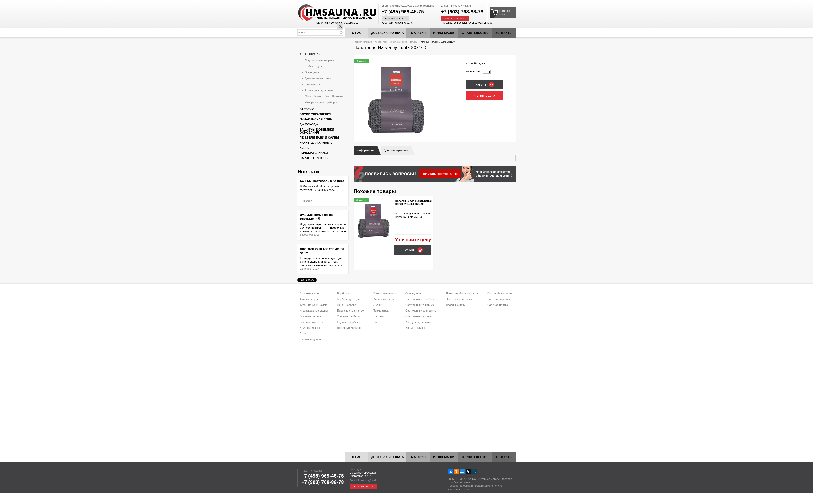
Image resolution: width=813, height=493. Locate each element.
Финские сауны (309, 299)
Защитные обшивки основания (317, 131)
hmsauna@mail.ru (460, 5)
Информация (366, 150)
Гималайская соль (316, 119)
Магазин (418, 33)
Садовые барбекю (348, 322)
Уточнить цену (484, 95)
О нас (356, 33)
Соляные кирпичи (498, 299)
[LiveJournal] (474, 471)
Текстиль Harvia (398, 41)
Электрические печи (459, 299)
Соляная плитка (497, 304)
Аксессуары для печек (319, 90)
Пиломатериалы (314, 152)
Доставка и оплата (387, 33)
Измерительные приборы (321, 102)
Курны (305, 147)
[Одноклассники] (456, 471)
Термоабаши (381, 310)
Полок (377, 322)
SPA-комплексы (310, 327)
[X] (468, 471)
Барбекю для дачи (349, 299)
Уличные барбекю (348, 316)
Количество (474, 71)
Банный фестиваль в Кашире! (323, 180)
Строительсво (309, 293)
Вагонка (378, 316)
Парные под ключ (311, 339)
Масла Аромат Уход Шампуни (324, 96)
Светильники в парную (420, 304)
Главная (358, 41)
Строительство (475, 33)
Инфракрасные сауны (314, 310)
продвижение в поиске (488, 485)
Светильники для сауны (420, 310)
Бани (303, 333)
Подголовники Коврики (319, 60)
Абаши (377, 304)
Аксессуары (381, 41)
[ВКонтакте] (450, 471)
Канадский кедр (383, 299)
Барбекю (307, 109)
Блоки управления (315, 114)
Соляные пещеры (311, 316)
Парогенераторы (314, 157)
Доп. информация (396, 150)
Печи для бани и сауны (319, 137)
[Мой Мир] (462, 471)
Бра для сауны (415, 327)
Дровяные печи (455, 304)
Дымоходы (309, 124)
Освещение (312, 72)
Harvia (412, 41)
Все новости (307, 280)
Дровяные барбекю (349, 327)
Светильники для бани (419, 299)
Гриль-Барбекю (347, 304)
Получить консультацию (440, 173)
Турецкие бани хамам (313, 304)
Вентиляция (312, 84)
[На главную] (329, 12)
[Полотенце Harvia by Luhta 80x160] (397, 135)
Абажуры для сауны (418, 322)
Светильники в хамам (419, 316)
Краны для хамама (316, 142)
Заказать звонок (455, 18)
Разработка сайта (459, 485)
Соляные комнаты (311, 322)
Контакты (503, 33)
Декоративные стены (318, 78)
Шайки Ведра (313, 66)
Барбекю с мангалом (350, 310)
